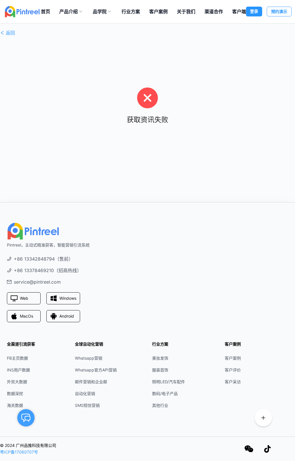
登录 (254, 11)
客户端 (239, 11)
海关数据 (15, 405)
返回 (10, 33)
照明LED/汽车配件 (168, 381)
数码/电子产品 (165, 393)
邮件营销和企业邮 (91, 381)
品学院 (100, 11)
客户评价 (233, 369)
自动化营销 (85, 393)
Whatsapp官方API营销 (96, 369)
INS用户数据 (18, 369)
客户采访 (233, 381)
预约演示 (279, 11)
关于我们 (186, 11)
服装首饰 (160, 369)
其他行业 (160, 405)
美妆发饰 (160, 358)
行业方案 (131, 11)
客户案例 (158, 11)
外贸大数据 (17, 381)
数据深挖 (15, 393)
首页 (45, 11)
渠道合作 (214, 11)
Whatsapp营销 (88, 358)
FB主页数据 (17, 358)
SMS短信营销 (87, 405)
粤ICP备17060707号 (19, 451)
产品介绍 (68, 11)
